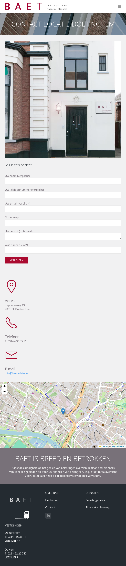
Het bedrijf (51, 500)
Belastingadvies (95, 500)
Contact (50, 507)
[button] (119, 6)
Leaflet (104, 446)
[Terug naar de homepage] (36, 6)
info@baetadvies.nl (16, 373)
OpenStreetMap (118, 446)
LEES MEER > (12, 540)
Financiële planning (97, 507)
